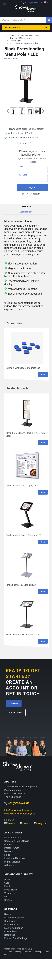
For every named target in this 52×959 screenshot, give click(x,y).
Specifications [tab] (26, 212)
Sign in (7, 914)
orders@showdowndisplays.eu (19, 813)
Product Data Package (15, 938)
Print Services (11, 924)
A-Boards (9, 865)
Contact (8, 900)
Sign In (32, 187)
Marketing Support (13, 928)
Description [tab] (26, 206)
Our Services (10, 921)
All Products (12, 27)
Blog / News (10, 889)
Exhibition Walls (12, 837)
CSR (6, 882)
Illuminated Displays (14, 858)
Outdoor (8, 844)
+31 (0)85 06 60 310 (33, 2)
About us (8, 879)
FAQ (6, 896)
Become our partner (14, 917)
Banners (8, 851)
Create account (33, 194)
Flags (7, 854)
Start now (13, 703)
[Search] (49, 20)
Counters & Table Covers (16, 841)
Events (7, 886)
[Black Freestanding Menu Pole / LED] (13, 110)
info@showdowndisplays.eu (18, 810)
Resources (9, 935)
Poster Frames (11, 848)
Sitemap (38, 952)
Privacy (18, 952)
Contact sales (15, 712)
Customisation (11, 931)
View (43, 374)
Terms (9, 952)
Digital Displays (12, 861)
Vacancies (9, 893)
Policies (28, 952)
